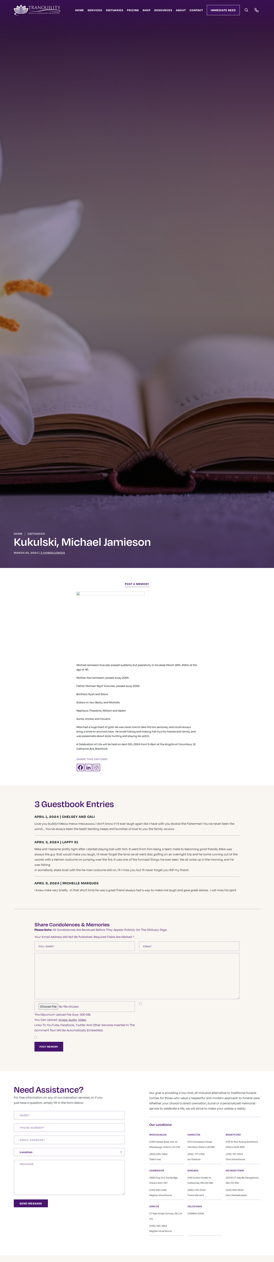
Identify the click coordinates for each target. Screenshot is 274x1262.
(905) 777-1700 (196, 1154)
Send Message (31, 1203)
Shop (147, 10)
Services (95, 10)
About (181, 10)
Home (79, 10)
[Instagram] (96, 767)
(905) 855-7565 (158, 1154)
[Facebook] (80, 767)
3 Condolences (52, 552)
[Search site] (246, 10)
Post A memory (137, 584)
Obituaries (114, 10)
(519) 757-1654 (234, 1154)
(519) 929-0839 (235, 1189)
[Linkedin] (88, 767)
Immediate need (223, 10)
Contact (196, 10)
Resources (163, 10)
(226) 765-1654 (158, 1225)
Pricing (133, 10)
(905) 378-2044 (197, 1189)
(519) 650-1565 (158, 1189)
